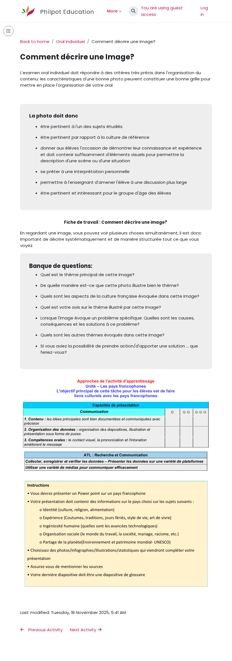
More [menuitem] (112, 11)
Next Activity (83, 630)
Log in (204, 11)
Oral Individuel (70, 41)
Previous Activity (45, 630)
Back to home (35, 41)
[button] (133, 11)
